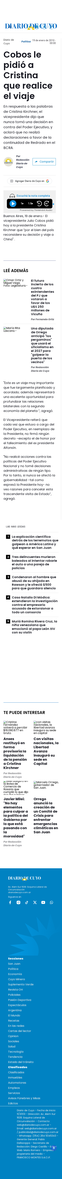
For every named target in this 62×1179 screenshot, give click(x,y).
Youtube (43, 902)
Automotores (17, 1083)
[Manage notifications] (54, 1148)
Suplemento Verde (21, 984)
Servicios (14, 1093)
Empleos (14, 1088)
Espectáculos (17, 1005)
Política (26, 41)
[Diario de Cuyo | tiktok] (51, 26)
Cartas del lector (19, 1031)
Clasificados (16, 1072)
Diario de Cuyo (8, 41)
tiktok (27, 902)
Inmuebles (15, 1078)
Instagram (18, 902)
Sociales (13, 1041)
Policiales (14, 995)
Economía (15, 974)
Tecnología (15, 1052)
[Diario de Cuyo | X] (44, 26)
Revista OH (15, 990)
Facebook (10, 902)
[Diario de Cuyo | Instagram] (37, 26)
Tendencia (15, 1057)
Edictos (13, 1103)
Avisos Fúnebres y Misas (24, 1098)
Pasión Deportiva (19, 1000)
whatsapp (51, 902)
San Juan (14, 964)
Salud (11, 1046)
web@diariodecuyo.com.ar (33, 1125)
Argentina (15, 1010)
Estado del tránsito (21, 1062)
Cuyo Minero (16, 979)
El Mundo (14, 1015)
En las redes (16, 1026)
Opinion (13, 1036)
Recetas (13, 1021)
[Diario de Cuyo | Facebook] (29, 26)
